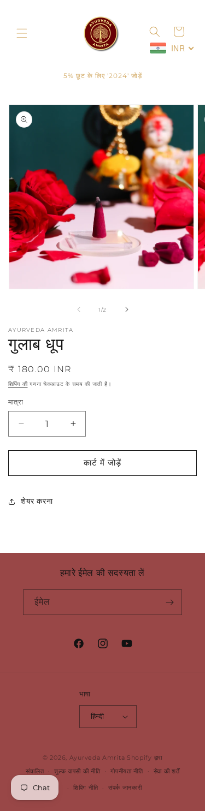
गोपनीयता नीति (126, 771)
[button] (22, 33)
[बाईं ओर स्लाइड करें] (79, 309)
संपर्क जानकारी (125, 787)
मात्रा (15, 401)
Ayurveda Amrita (97, 757)
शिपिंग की (18, 383)
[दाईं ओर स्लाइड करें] (127, 309)
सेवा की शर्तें (167, 771)
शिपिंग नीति (85, 787)
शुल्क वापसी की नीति (77, 771)
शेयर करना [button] (36, 501)
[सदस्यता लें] (169, 602)
